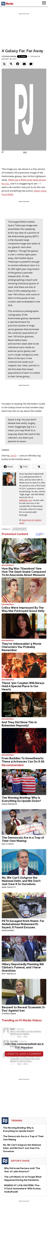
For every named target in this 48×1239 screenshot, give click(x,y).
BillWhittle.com (25, 500)
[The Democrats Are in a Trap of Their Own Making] (24, 821)
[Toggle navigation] (44, 3)
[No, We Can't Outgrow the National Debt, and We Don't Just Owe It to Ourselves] (24, 862)
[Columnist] (10, 479)
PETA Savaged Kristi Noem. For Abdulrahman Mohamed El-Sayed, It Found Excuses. (23, 924)
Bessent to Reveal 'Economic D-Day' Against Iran (23, 1009)
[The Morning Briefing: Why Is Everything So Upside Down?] (24, 781)
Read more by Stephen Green (30, 521)
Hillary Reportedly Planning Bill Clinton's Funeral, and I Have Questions (23, 967)
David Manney (8, 930)
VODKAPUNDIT (19, 529)
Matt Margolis (9, 974)
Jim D (13, 455)
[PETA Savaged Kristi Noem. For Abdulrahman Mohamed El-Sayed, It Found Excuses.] (24, 905)
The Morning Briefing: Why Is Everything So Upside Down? (21, 799)
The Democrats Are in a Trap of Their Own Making (23, 839)
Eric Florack (8, 844)
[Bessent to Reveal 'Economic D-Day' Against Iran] (24, 991)
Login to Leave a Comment (24, 1054)
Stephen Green (9, 56)
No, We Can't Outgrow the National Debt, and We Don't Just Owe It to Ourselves (21, 881)
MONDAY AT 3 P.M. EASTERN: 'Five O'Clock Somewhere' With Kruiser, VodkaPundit (22, 1188)
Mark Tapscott (9, 887)
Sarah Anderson (9, 804)
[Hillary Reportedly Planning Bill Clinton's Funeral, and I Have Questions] (24, 948)
